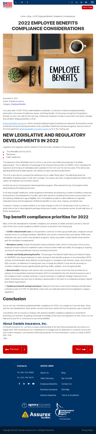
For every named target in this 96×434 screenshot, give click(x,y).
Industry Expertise (48, 395)
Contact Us (66, 384)
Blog (29, 16)
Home (23, 16)
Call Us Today (87, 7)
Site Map (65, 389)
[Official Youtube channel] (86, 2)
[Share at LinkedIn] (14, 342)
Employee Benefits (18, 104)
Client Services (47, 378)
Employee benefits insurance (14, 123)
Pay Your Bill (66, 378)
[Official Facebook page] (72, 2)
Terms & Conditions (70, 395)
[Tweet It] (5, 342)
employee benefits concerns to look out (35, 129)
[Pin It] (19, 342)
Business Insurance (48, 389)
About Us (44, 373)
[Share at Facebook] (10, 342)
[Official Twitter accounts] (81, 2)
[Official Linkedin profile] (76, 2)
